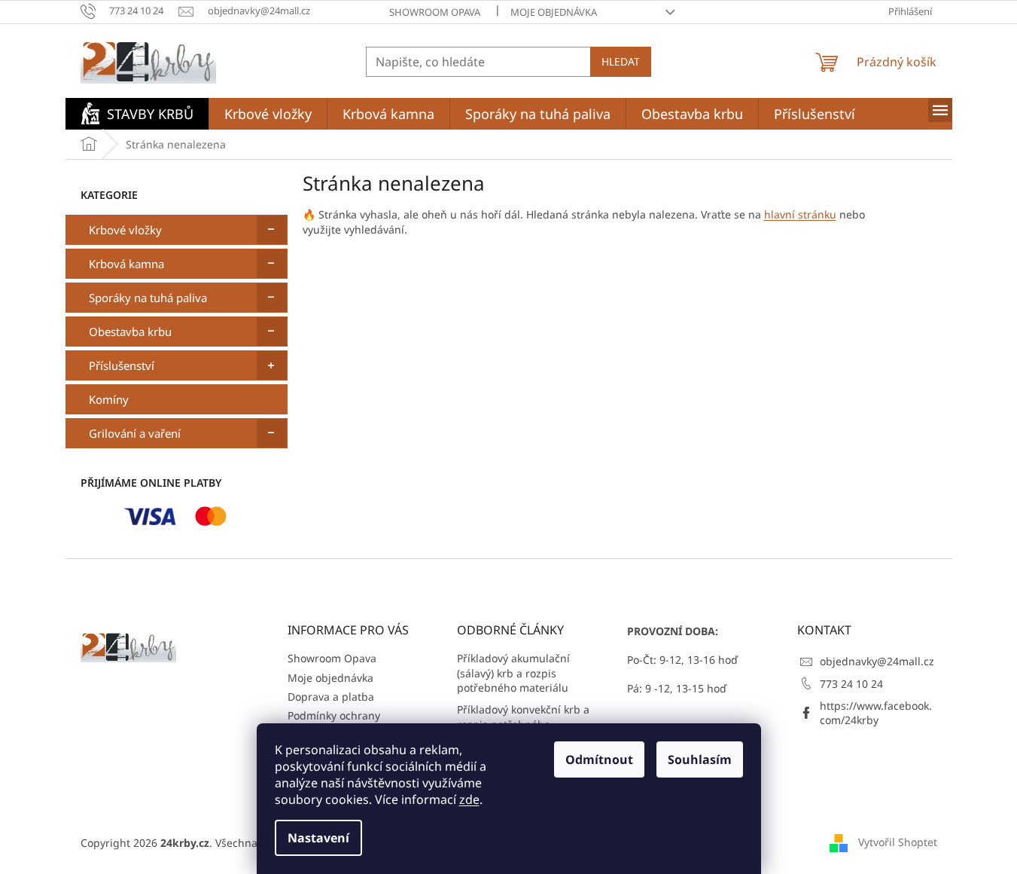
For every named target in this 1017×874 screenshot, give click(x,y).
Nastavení (318, 838)
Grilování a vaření (135, 433)
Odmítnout (599, 759)
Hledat (620, 61)
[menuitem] (137, 114)
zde (469, 799)
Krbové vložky (125, 229)
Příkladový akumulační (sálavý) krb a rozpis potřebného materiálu (513, 673)
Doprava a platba (331, 696)
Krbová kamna (126, 263)
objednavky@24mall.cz (877, 661)
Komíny (109, 399)
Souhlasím (700, 759)
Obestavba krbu (130, 331)
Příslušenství (121, 365)
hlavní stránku (800, 214)
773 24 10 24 (851, 684)
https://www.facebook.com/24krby (876, 712)
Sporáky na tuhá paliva (148, 297)
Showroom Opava (434, 12)
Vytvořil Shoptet (897, 842)
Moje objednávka (553, 12)
